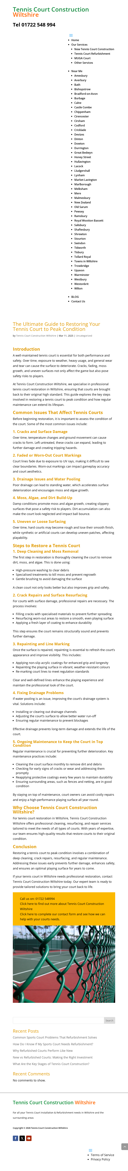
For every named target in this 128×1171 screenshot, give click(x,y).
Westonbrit (81, 284)
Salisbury (80, 225)
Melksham (81, 189)
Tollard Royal (82, 257)
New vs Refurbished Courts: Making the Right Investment (52, 1057)
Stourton (80, 238)
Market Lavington (85, 180)
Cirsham (79, 121)
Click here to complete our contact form (48, 914)
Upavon (79, 270)
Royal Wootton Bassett (88, 220)
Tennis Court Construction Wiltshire (36, 335)
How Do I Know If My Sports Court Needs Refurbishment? (53, 1044)
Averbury (80, 80)
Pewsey (79, 211)
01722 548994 (45, 899)
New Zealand (82, 202)
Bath (77, 85)
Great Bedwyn (83, 152)
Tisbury (79, 252)
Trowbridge (81, 266)
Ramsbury (80, 216)
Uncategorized (84, 335)
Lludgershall (82, 171)
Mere (77, 193)
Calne (77, 103)
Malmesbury (82, 198)
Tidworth (80, 248)
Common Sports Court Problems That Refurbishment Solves (55, 1037)
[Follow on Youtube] (29, 1138)
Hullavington (82, 162)
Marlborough (82, 184)
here (30, 904)
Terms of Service (102, 1155)
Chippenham (82, 112)
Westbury (80, 279)
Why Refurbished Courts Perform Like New (43, 1051)
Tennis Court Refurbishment (92, 54)
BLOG (75, 297)
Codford (79, 125)
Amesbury (81, 75)
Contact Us (78, 301)
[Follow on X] (22, 1138)
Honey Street (82, 157)
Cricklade (80, 130)
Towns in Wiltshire (86, 261)
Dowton (79, 143)
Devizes (79, 134)
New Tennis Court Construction (94, 49)
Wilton (78, 288)
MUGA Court (82, 58)
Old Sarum (81, 207)
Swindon (79, 243)
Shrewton (80, 234)
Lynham (79, 175)
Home (75, 40)
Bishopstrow (82, 89)
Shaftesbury (82, 229)
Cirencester (81, 116)
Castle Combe (83, 107)
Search (109, 1020)
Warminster (81, 275)
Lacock (78, 166)
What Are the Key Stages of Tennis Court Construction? (51, 1064)
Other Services (83, 63)
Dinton (78, 139)
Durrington (81, 148)
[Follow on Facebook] (15, 1138)
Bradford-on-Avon (86, 94)
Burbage (79, 98)
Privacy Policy (100, 1159)
